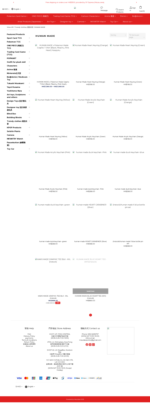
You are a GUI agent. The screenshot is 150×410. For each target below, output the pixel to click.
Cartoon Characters (89, 16)
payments (29, 338)
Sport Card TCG (14, 38)
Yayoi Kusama (13, 87)
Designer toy (65, 22)
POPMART (11, 58)
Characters (12, 66)
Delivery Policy (29, 336)
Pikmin (123, 16)
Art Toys (50, 22)
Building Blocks (14, 117)
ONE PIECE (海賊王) (40, 16)
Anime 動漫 (109, 16)
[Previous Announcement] (13, 2)
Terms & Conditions (29, 340)
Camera (80, 22)
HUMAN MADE (39, 27)
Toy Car (113, 22)
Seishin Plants (13, 131)
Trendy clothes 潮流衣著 (24, 27)
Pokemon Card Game (16, 16)
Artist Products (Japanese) (29, 22)
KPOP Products (14, 128)
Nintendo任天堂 (14, 73)
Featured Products (16, 34)
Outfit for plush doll (16, 62)
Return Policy (29, 342)
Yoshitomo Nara (14, 91)
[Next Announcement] (136, 2)
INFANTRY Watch (98, 22)
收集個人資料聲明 (29, 344)
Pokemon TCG (14, 42)
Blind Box (11, 114)
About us (127, 22)
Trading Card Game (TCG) (64, 16)
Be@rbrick (137, 16)
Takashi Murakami (15, 83)
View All (10, 27)
